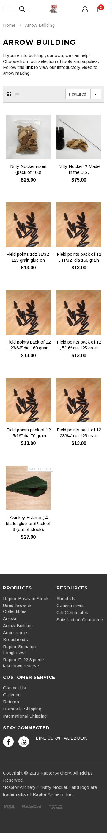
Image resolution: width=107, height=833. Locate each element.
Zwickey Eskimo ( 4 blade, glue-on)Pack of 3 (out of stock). (28, 523)
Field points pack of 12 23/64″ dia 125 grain (79, 432)
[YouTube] (23, 741)
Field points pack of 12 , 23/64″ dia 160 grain (28, 344)
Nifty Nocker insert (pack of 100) (28, 169)
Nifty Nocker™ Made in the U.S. (79, 169)
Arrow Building (40, 25)
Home (9, 25)
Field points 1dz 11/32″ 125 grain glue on (28, 257)
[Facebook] (8, 741)
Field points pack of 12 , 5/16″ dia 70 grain (28, 432)
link (29, 67)
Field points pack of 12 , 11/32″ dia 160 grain (79, 257)
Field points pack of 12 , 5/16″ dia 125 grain (79, 344)
